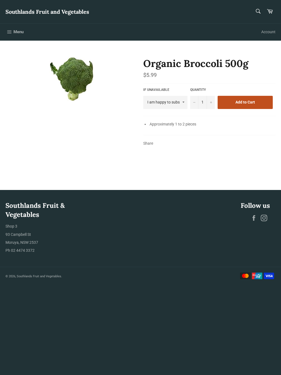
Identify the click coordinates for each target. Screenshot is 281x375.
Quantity (198, 90)
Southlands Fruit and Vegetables (47, 11)
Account (268, 32)
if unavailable (156, 90)
